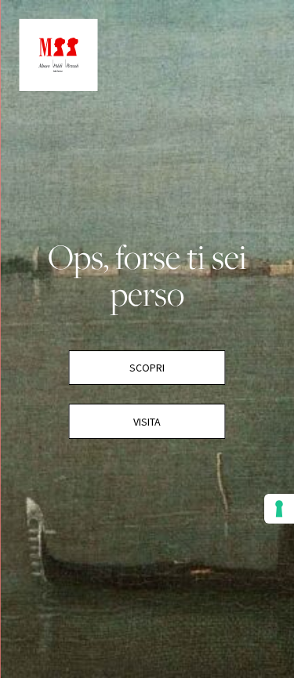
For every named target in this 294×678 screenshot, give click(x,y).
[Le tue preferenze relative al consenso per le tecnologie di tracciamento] (279, 509)
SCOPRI (147, 368)
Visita (147, 422)
